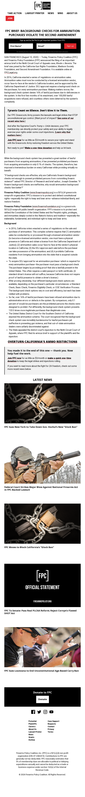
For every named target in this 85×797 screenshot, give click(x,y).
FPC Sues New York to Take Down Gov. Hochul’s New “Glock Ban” (40, 426)
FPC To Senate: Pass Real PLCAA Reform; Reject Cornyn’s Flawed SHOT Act (40, 612)
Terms (50, 732)
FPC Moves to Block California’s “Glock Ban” (29, 547)
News (51, 13)
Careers (32, 726)
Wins (60, 13)
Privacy (51, 729)
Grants (31, 737)
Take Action (14, 13)
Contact (51, 726)
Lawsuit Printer (34, 13)
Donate (42, 699)
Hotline (32, 740)
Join (9, 18)
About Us (72, 13)
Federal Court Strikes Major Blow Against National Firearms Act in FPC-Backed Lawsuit (41, 488)
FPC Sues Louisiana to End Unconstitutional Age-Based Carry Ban (41, 670)
